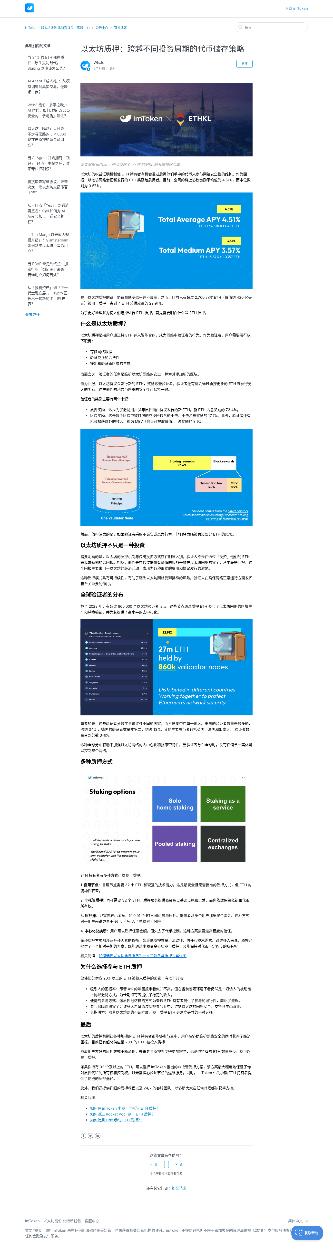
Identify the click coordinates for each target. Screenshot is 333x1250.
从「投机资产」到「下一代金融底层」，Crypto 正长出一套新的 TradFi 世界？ (48, 296)
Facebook (83, 1136)
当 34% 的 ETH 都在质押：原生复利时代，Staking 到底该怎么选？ (47, 63)
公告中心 (102, 27)
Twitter (91, 1136)
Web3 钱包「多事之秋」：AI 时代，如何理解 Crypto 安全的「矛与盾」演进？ (49, 110)
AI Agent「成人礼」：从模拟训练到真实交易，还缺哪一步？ (49, 86)
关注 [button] (244, 63)
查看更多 (32, 314)
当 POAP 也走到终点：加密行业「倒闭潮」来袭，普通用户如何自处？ (48, 269)
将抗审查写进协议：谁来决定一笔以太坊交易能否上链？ (48, 187)
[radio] (154, 1164)
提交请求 (179, 1188)
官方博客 (120, 27)
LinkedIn (98, 1136)
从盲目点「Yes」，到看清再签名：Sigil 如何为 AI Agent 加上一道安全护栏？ (48, 213)
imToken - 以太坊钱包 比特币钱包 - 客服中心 (57, 27)
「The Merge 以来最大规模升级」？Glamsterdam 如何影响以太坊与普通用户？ (48, 242)
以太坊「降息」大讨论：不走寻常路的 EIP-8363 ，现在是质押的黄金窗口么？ (49, 136)
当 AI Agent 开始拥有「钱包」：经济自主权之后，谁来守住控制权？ (49, 163)
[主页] (29, 11)
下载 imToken (296, 8)
